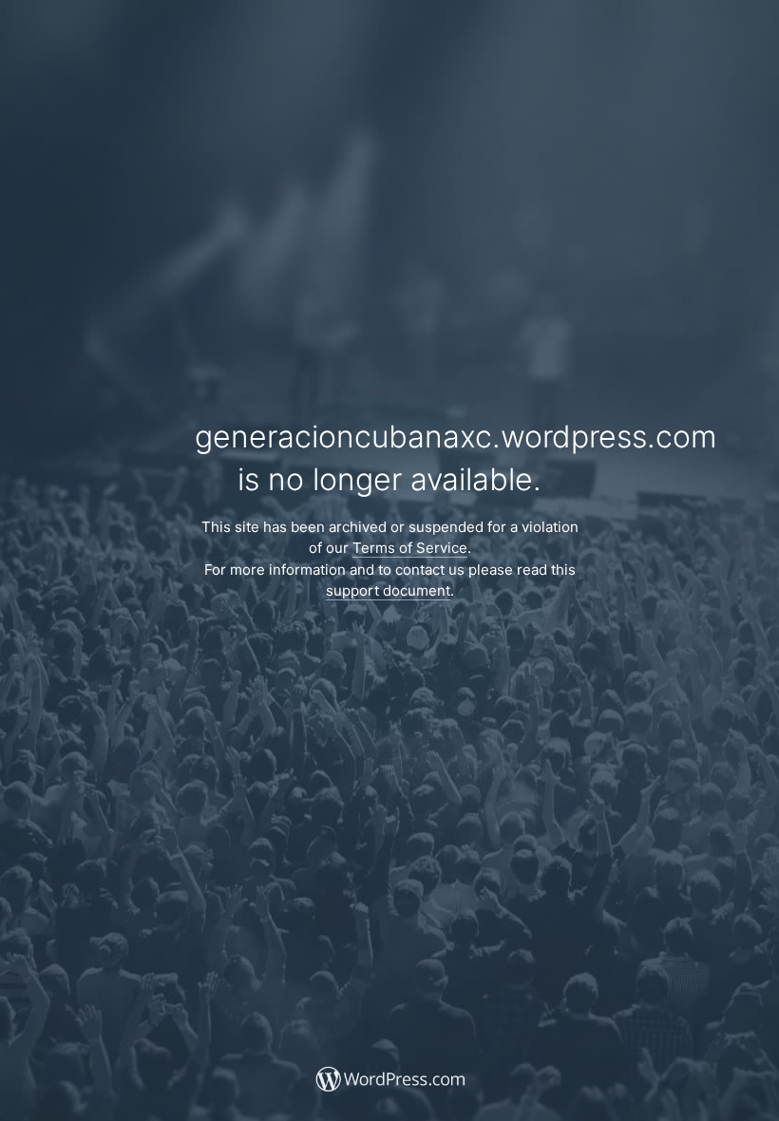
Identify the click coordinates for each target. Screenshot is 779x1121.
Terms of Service (409, 548)
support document (388, 590)
